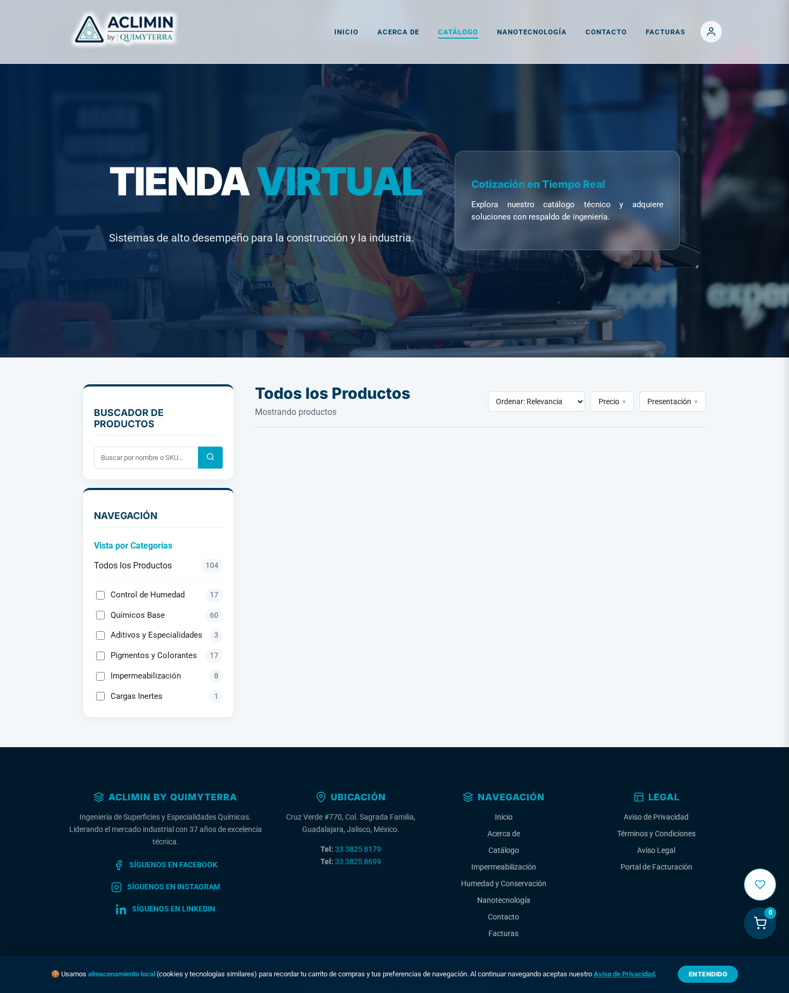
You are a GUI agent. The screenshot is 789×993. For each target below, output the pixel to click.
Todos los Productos (156, 565)
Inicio (346, 32)
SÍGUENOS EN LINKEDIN (173, 909)
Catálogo (458, 32)
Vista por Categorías (133, 546)
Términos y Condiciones (656, 833)
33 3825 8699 (358, 861)
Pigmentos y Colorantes (164, 655)
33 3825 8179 (358, 849)
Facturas (665, 32)
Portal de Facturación (656, 867)
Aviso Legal (656, 850)
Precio (612, 401)
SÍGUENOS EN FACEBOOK (173, 865)
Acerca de (398, 32)
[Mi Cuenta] (711, 31)
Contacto (606, 32)
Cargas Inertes (164, 696)
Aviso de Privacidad (656, 817)
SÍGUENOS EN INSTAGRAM (173, 887)
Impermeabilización (164, 676)
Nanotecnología (532, 32)
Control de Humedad (164, 595)
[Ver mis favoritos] (760, 884)
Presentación (672, 401)
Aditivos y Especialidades (164, 635)
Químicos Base (164, 615)
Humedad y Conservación (503, 883)
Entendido (708, 974)
